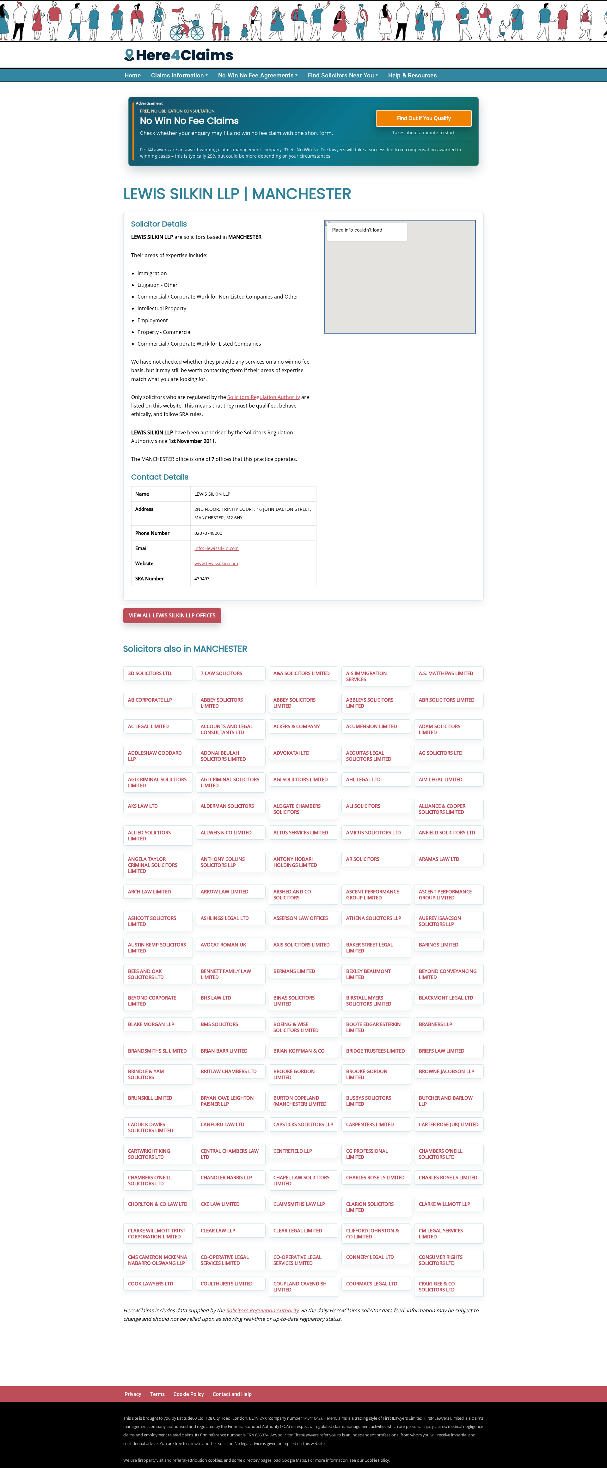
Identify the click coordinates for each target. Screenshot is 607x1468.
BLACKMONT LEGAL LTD (446, 997)
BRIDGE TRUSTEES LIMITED (375, 1051)
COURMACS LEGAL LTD (371, 1283)
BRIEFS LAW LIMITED (441, 1051)
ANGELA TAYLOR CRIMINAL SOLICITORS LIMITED (152, 865)
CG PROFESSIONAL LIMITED (367, 1154)
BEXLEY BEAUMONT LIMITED (368, 974)
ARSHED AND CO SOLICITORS (292, 894)
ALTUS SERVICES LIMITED (300, 832)
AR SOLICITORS (362, 859)
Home (133, 75)
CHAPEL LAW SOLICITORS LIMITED (301, 1180)
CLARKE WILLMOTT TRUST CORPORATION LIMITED (156, 1233)
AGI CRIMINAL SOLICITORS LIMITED (157, 782)
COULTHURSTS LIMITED (227, 1283)
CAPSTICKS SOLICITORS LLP (303, 1124)
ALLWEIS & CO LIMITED (226, 832)
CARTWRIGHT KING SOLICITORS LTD (149, 1154)
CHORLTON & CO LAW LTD (157, 1204)
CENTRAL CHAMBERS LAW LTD (230, 1154)
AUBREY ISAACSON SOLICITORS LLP (440, 921)
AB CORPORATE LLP (150, 700)
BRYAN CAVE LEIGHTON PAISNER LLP (227, 1101)
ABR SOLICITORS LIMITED (447, 700)
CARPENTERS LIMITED (370, 1124)
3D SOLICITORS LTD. (150, 673)
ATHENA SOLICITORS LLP (373, 918)
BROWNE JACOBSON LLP (446, 1071)
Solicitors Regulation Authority (263, 397)
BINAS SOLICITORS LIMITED (294, 1000)
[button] (206, 75)
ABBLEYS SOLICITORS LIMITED (369, 703)
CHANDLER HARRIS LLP (226, 1177)
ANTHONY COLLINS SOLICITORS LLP (223, 862)
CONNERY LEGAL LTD (370, 1257)
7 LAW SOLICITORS (221, 673)
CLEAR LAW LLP (218, 1230)
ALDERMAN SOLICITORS (227, 806)
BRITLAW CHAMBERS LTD (229, 1071)
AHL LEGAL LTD (363, 779)
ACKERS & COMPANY (296, 726)
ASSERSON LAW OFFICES (300, 918)
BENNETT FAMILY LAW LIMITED (226, 974)
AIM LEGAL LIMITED (441, 779)
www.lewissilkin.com (216, 563)
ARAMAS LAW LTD (439, 859)
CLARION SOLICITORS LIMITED (370, 1207)
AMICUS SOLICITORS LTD (373, 832)
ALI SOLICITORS (363, 806)
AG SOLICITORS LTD (441, 753)
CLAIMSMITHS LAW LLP (299, 1204)
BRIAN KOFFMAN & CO (299, 1051)
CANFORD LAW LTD (222, 1124)
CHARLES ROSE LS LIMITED (375, 1177)
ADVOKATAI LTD (291, 753)
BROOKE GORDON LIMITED (294, 1074)
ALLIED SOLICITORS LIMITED (149, 835)
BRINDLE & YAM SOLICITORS (146, 1074)
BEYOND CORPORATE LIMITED (152, 1000)
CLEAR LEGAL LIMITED (297, 1230)
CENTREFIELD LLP (292, 1151)
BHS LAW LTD (216, 997)
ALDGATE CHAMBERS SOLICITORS (297, 809)
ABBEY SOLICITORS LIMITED (222, 703)
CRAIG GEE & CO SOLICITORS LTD (437, 1286)
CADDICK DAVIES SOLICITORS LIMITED (150, 1127)
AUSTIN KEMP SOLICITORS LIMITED (157, 947)
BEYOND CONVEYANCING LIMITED (448, 974)
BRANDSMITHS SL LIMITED (157, 1051)
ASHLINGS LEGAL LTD (225, 918)
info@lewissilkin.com (216, 548)
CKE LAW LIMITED (220, 1204)
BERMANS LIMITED (294, 971)
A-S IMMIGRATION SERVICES (366, 676)
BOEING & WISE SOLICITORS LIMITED (296, 1027)
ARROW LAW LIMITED (224, 891)
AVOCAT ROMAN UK (223, 944)
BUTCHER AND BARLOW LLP (446, 1101)
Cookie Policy (189, 1394)
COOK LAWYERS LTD (150, 1283)
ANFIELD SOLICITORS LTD (447, 832)
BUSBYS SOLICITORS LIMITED (368, 1101)
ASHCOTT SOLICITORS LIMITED (152, 921)
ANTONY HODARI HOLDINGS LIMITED (295, 862)
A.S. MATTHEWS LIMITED (446, 673)
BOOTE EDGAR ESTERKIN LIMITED (373, 1027)
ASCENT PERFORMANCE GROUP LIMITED (372, 894)
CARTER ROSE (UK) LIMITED (449, 1124)
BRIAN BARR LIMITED (224, 1051)
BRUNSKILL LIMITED (150, 1098)
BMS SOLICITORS (219, 1024)
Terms (157, 1394)
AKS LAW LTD (143, 806)
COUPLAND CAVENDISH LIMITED (300, 1286)
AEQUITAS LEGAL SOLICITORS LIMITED (368, 756)
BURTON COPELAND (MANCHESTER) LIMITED (300, 1101)
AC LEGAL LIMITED (148, 726)
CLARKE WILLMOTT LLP (444, 1204)
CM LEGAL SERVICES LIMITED (441, 1233)
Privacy (133, 1394)
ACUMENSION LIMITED (371, 726)
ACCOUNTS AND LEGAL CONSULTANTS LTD (227, 729)
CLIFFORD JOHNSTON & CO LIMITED (372, 1233)
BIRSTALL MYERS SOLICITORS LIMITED (368, 1000)
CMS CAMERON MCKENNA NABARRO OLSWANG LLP (157, 1260)
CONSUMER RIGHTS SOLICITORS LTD (441, 1260)
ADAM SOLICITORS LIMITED (439, 729)
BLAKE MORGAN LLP (151, 1024)
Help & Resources (412, 75)
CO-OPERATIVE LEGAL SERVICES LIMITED (225, 1260)
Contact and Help (232, 1394)
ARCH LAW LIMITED (149, 891)
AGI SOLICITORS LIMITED (300, 779)
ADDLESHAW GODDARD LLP (155, 756)
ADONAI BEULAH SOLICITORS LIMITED (223, 756)
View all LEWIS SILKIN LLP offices (172, 615)
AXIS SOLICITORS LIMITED (301, 944)
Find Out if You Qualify (424, 118)
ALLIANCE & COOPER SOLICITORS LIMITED (442, 809)
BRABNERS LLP (435, 1024)
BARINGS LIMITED (438, 944)
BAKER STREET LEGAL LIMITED (369, 947)
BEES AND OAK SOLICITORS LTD (146, 974)
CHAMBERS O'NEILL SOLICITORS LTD (441, 1154)
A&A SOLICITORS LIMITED (301, 673)
